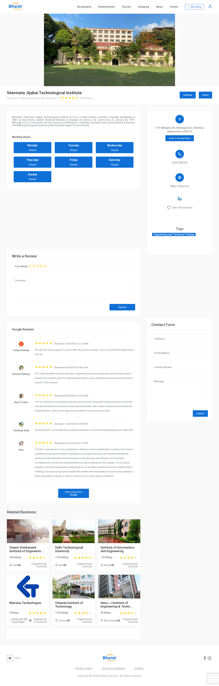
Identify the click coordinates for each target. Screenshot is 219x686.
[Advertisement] (73, 218)
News (159, 6)
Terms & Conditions (113, 668)
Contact (139, 668)
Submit (122, 307)
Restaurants (84, 6)
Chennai (63, 620)
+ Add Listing (194, 7)
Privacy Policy (83, 668)
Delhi (15, 565)
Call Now (187, 95)
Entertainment (106, 6)
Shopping (143, 6)
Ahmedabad (111, 620)
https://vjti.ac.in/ (179, 186)
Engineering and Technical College (173, 234)
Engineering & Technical (39, 565)
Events (174, 6)
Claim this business (182, 207)
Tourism (126, 6)
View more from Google (73, 493)
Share (205, 95)
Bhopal (108, 565)
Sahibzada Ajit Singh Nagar (20, 620)
